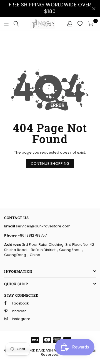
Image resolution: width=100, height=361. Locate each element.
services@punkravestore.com (43, 226)
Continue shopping (50, 163)
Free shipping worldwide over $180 (50, 8)
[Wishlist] (80, 23)
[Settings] (70, 23)
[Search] (16, 23)
